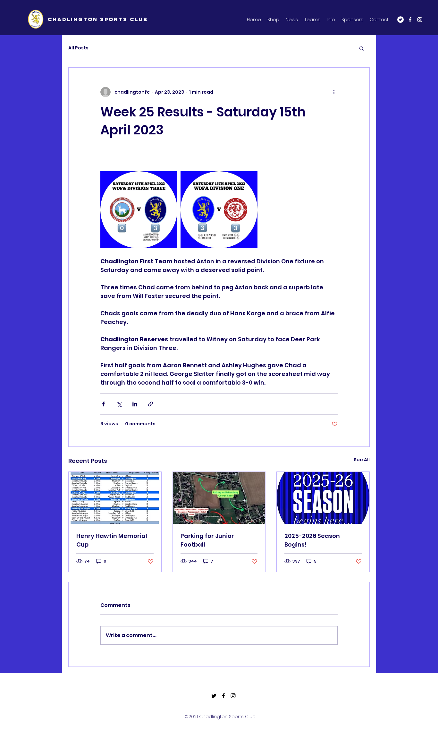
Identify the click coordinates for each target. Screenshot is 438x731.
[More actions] (334, 92)
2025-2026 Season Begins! (312, 540)
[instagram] (420, 19)
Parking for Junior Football (207, 540)
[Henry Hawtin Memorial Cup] (115, 498)
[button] (361, 48)
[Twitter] (400, 19)
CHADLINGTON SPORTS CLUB (98, 19)
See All (362, 459)
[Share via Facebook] (103, 404)
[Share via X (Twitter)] (119, 404)
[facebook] (410, 19)
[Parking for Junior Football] (219, 498)
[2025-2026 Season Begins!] (323, 498)
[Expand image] (138, 209)
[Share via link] (150, 404)
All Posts (78, 48)
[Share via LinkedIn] (135, 404)
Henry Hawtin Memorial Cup (111, 540)
